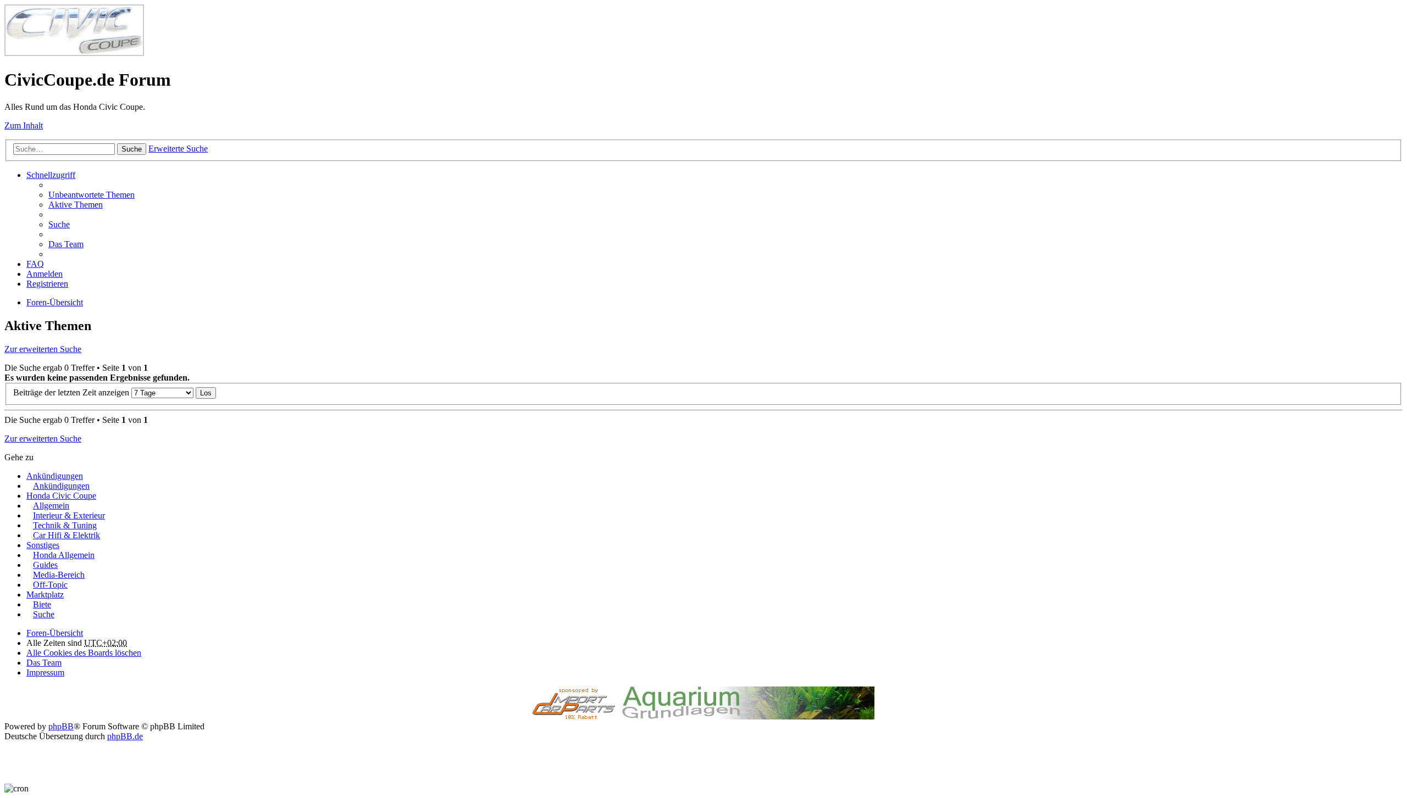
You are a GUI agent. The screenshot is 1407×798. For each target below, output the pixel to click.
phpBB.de (125, 736)
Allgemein (51, 505)
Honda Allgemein (64, 555)
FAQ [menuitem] (35, 264)
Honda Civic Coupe (61, 495)
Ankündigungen (54, 476)
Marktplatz (45, 594)
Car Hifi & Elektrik (66, 535)
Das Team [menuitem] (66, 244)
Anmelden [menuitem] (44, 273)
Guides (45, 565)
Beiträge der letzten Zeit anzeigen (72, 392)
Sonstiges (42, 545)
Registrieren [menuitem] (47, 283)
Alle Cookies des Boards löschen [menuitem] (83, 652)
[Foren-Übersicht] (74, 53)
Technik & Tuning (65, 525)
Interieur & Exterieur (69, 515)
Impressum (45, 672)
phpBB (61, 726)
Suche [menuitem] (59, 224)
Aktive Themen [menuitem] (75, 204)
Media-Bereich (59, 574)
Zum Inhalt (23, 125)
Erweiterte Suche (178, 148)
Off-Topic (50, 584)
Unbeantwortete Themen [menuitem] (91, 194)
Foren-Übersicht (54, 633)
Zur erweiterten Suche (42, 349)
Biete (42, 604)
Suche (131, 149)
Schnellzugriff (50, 175)
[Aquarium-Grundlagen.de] (745, 716)
